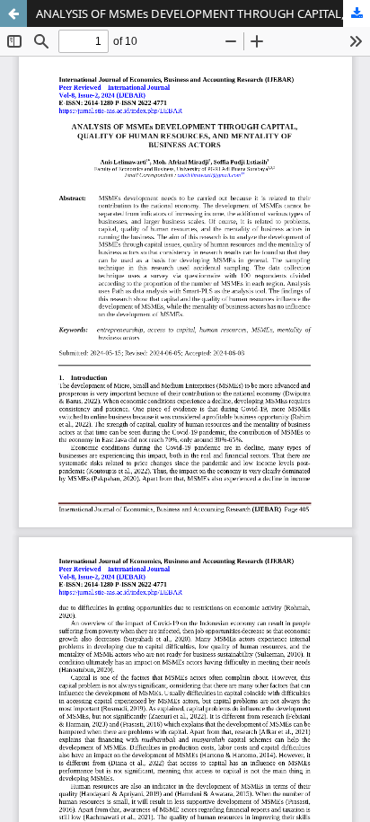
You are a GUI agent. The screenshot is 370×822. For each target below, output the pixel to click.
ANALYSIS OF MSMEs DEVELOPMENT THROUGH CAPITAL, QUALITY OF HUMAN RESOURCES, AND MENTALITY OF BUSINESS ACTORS (203, 13)
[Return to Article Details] (13, 13)
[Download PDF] (356, 13)
